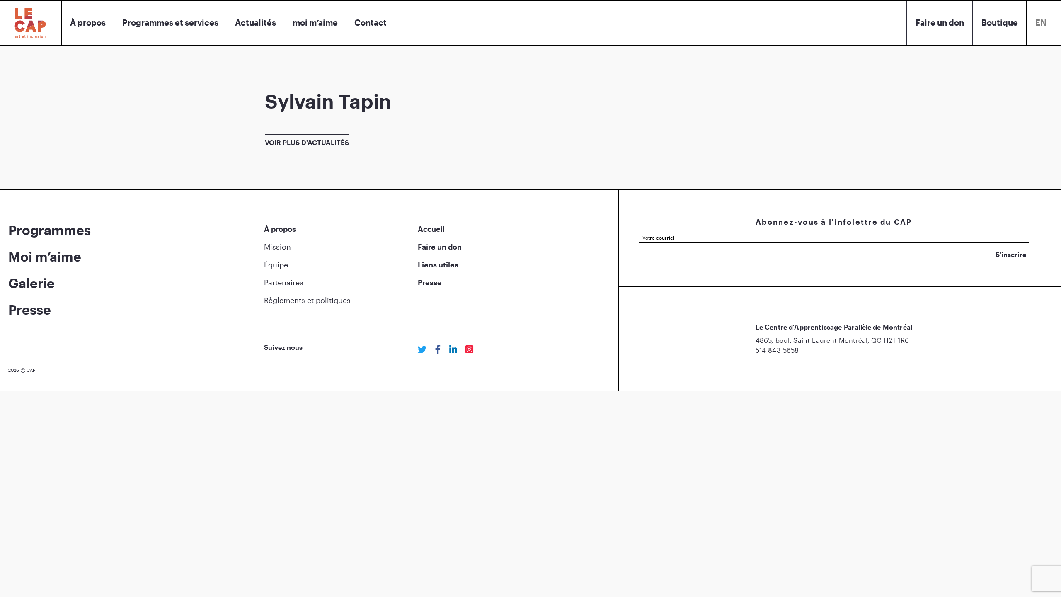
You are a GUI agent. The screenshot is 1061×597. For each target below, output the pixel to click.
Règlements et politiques (307, 300)
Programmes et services (170, 22)
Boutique (999, 22)
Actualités (255, 22)
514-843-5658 (777, 350)
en (1040, 22)
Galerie (31, 283)
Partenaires (283, 282)
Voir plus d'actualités (307, 142)
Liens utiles (438, 264)
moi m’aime (315, 22)
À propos (88, 22)
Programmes (49, 230)
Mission (277, 246)
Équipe (276, 264)
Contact (370, 22)
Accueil (431, 228)
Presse (29, 309)
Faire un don (940, 22)
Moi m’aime (44, 256)
